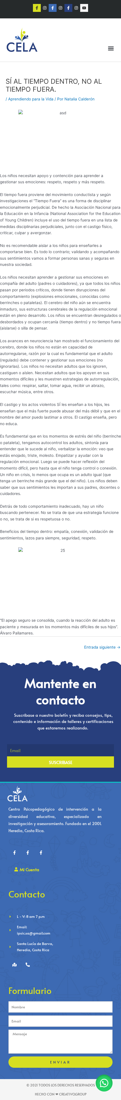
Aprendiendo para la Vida (30, 99)
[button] (110, 48)
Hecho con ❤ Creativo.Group (60, 1094)
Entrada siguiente (102, 647)
